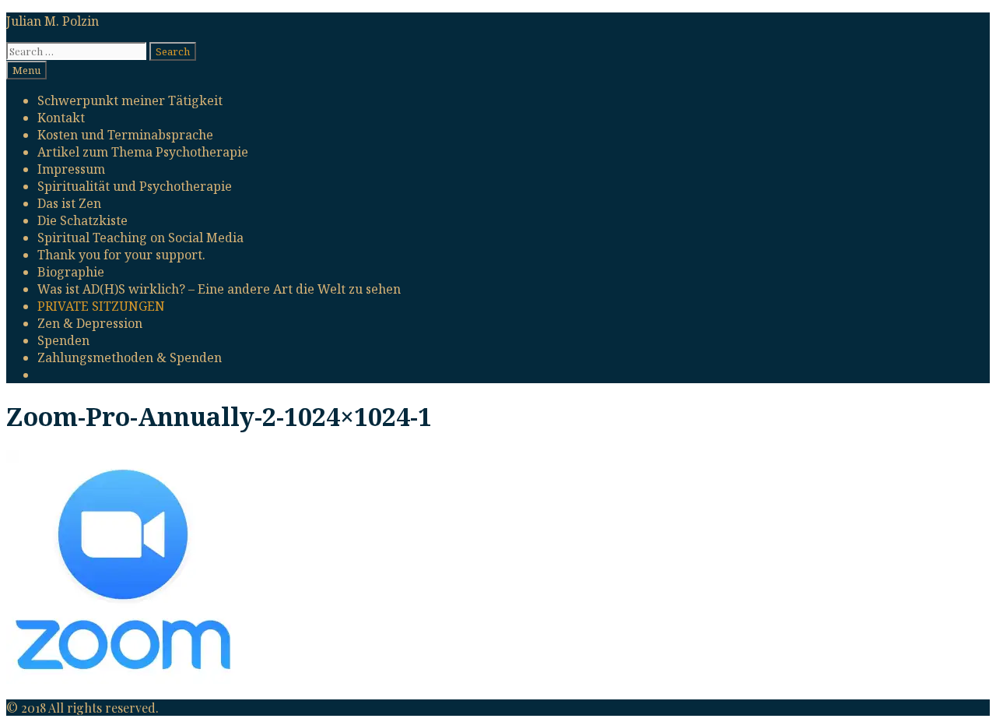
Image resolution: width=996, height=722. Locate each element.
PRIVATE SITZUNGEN (101, 306)
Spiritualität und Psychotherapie (134, 186)
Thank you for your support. (121, 254)
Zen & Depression (89, 323)
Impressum (71, 169)
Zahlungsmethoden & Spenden (129, 357)
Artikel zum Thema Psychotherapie (142, 151)
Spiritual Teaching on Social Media (140, 237)
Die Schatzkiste (82, 220)
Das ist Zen (69, 203)
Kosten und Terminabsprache (125, 134)
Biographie (70, 271)
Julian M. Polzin (52, 21)
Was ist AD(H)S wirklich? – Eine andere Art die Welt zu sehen (219, 289)
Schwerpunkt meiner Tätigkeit (130, 100)
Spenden (63, 340)
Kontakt (61, 117)
